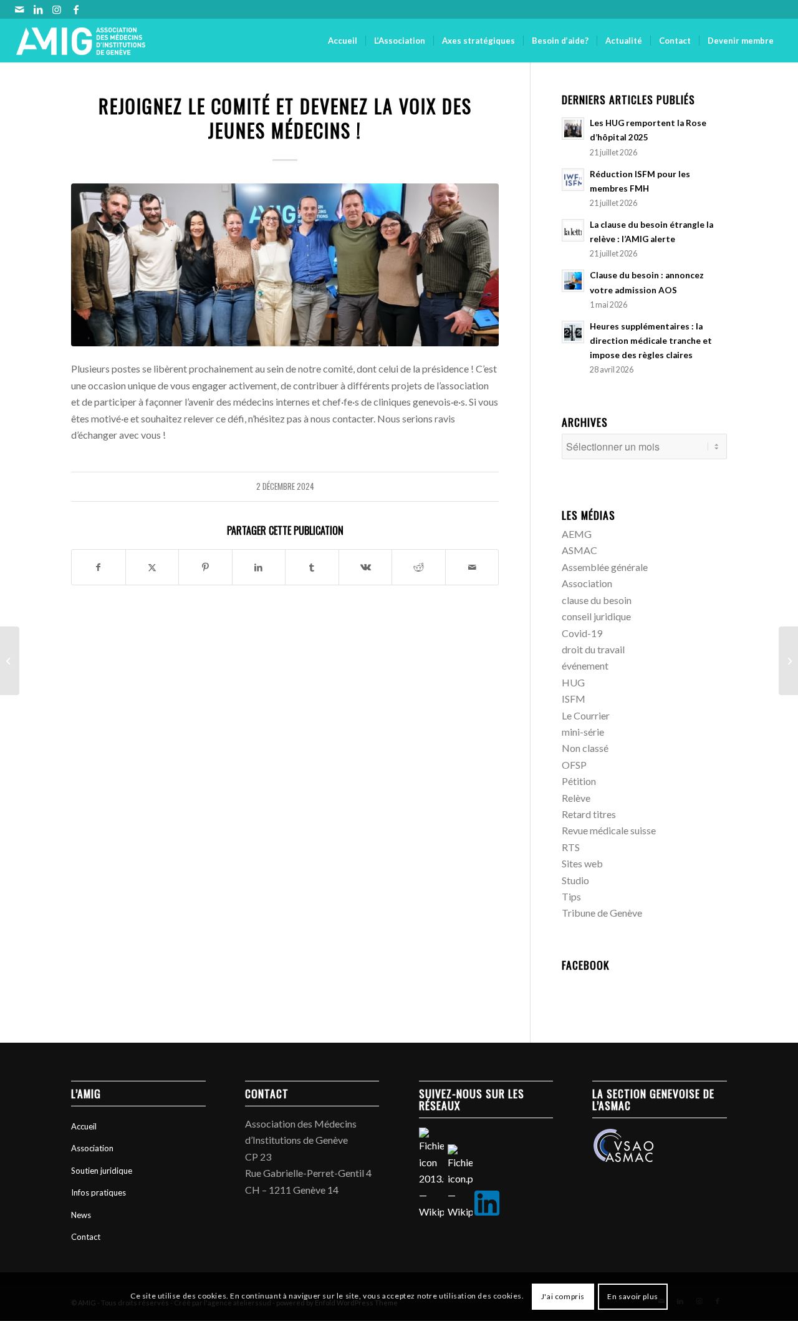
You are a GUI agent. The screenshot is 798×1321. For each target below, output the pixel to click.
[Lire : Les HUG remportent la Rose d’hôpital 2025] (573, 128)
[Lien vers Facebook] (76, 9)
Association (587, 583)
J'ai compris (563, 1296)
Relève (576, 798)
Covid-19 (582, 633)
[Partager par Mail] (472, 567)
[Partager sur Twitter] (152, 567)
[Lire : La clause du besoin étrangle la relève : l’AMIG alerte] (573, 230)
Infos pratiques (98, 1192)
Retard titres (589, 814)
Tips (571, 896)
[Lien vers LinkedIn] (38, 9)
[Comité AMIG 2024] (285, 264)
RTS (571, 847)
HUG (573, 682)
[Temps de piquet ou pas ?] (9, 660)
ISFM (573, 698)
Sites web (582, 863)
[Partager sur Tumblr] (312, 567)
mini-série (583, 732)
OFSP (574, 765)
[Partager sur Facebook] (98, 567)
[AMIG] (81, 40)
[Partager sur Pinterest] (205, 567)
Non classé (585, 748)
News (81, 1215)
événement (585, 665)
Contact (85, 1237)
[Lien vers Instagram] (57, 9)
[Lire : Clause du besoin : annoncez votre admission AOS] (573, 281)
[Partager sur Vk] (365, 567)
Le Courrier (586, 715)
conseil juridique (596, 616)
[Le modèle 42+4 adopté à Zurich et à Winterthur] (788, 660)
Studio (575, 880)
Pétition (579, 781)
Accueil (84, 1126)
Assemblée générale (605, 567)
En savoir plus (632, 1296)
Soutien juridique (101, 1171)
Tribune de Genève (602, 913)
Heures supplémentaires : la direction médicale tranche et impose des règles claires (651, 340)
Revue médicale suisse (609, 830)
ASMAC (579, 550)
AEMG (577, 534)
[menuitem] (342, 40)
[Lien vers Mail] (20, 9)
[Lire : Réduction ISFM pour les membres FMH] (573, 179)
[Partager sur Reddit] (418, 567)
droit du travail (593, 649)
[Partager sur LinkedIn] (259, 567)
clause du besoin (597, 600)
